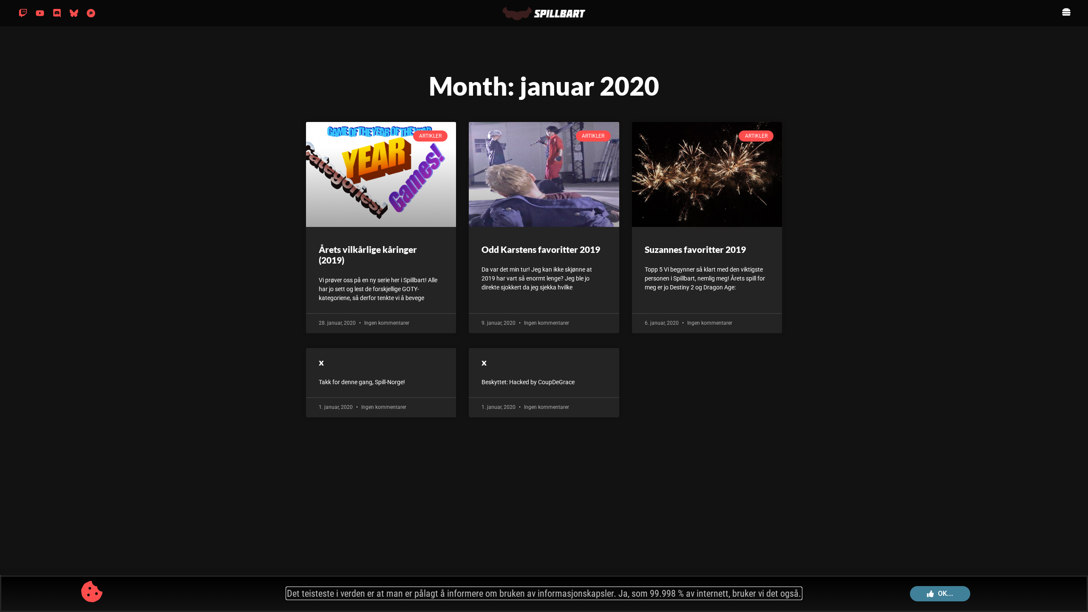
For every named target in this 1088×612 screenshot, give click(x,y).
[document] (544, 306)
